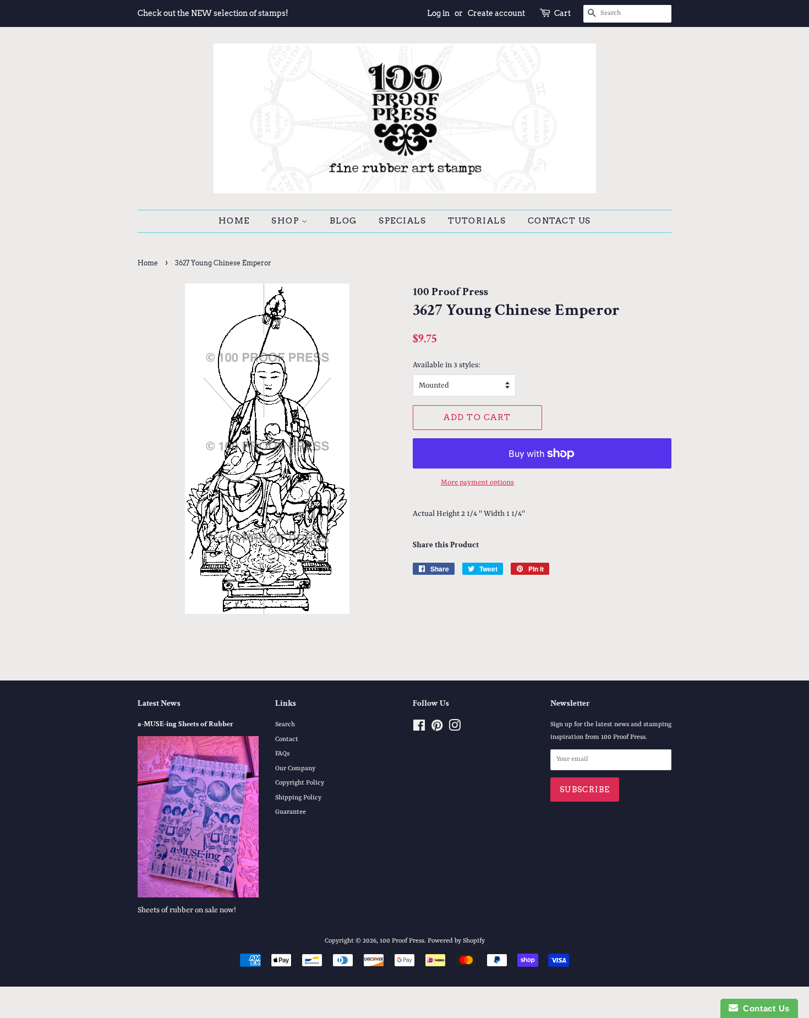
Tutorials (477, 221)
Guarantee (290, 812)
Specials (402, 221)
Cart (562, 13)
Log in (438, 13)
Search (285, 724)
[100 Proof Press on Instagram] (455, 728)
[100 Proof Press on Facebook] (419, 728)
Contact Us (559, 221)
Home (234, 221)
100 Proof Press (402, 941)
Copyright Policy (299, 783)
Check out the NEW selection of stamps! (213, 13)
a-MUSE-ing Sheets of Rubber (185, 724)
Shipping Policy (298, 798)
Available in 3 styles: (446, 365)
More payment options (477, 482)
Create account (496, 13)
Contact (286, 739)
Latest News (159, 703)
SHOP (286, 221)
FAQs (282, 754)
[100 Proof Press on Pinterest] (437, 728)
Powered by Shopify (456, 941)
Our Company (295, 768)
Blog (343, 221)
